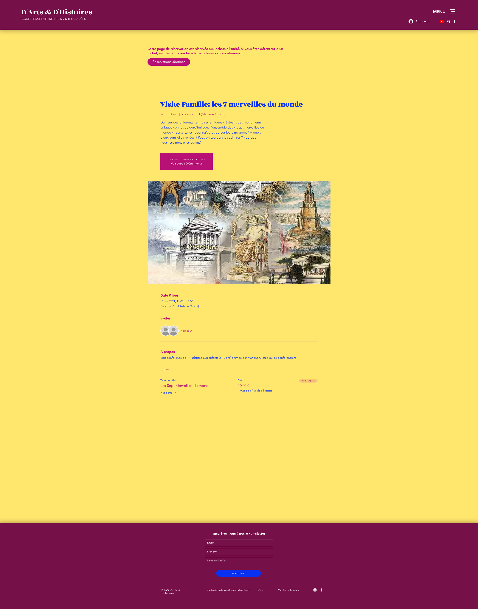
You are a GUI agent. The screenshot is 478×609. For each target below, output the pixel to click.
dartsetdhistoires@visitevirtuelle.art (229, 589)
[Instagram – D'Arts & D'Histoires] (448, 22)
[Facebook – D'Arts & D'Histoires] (454, 22)
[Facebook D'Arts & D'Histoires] (321, 590)
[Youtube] (442, 22)
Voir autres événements (186, 163)
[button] (452, 11)
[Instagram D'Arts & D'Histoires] (315, 590)
